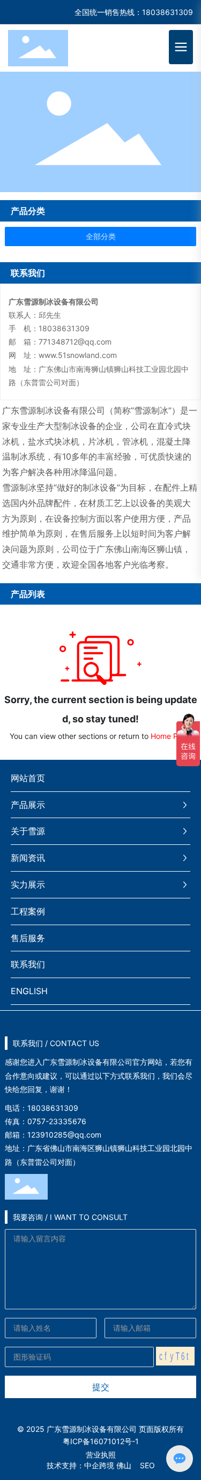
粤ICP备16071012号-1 (101, 1441)
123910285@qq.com (64, 1134)
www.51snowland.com (78, 355)
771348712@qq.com (75, 341)
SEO (147, 1465)
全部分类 (101, 236)
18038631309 (167, 12)
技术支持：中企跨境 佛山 (89, 1465)
